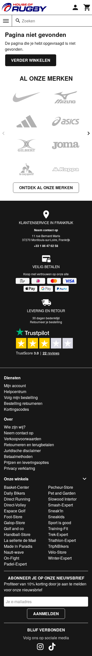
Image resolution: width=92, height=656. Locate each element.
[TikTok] (52, 647)
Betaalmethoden (18, 456)
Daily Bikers (14, 493)
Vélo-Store (57, 552)
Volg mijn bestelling (21, 397)
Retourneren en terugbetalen (29, 444)
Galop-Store (14, 522)
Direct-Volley (15, 505)
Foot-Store (13, 516)
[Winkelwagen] (87, 7)
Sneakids (56, 516)
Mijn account (15, 385)
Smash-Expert (60, 505)
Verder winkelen (30, 60)
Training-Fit (58, 528)
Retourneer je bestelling (46, 322)
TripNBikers (58, 546)
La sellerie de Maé (20, 540)
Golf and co (14, 528)
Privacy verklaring (19, 468)
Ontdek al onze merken (46, 187)
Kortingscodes (16, 409)
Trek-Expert (58, 534)
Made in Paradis (18, 546)
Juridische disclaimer (22, 450)
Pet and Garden (62, 493)
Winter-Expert (60, 558)
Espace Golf (14, 511)
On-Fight (11, 558)
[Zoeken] (18, 20)
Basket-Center (16, 487)
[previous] (3, 133)
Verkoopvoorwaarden (22, 439)
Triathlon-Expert (62, 540)
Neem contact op (46, 230)
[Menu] (6, 21)
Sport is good (59, 522)
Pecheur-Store (60, 487)
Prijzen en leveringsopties (26, 462)
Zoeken (28, 21)
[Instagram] (40, 647)
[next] (88, 133)
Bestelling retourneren (23, 403)
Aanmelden (46, 613)
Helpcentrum (15, 391)
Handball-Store (17, 534)
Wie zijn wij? (15, 427)
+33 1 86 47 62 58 (46, 246)
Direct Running (17, 499)
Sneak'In (55, 511)
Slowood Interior (62, 499)
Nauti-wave (14, 552)
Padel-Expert (15, 564)
